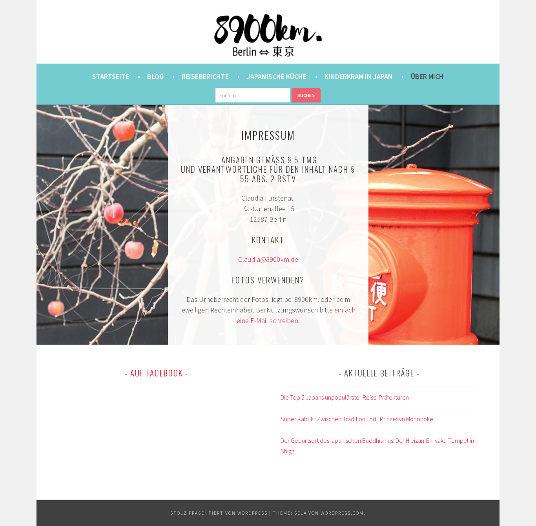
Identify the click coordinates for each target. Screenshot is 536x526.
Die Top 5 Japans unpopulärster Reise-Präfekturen (345, 397)
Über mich (427, 76)
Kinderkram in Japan (359, 76)
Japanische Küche (276, 76)
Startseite (110, 76)
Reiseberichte (205, 76)
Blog (155, 76)
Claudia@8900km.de (268, 259)
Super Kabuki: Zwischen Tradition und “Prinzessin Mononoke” (358, 419)
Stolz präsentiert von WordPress (219, 513)
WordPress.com (342, 513)
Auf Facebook (156, 373)
